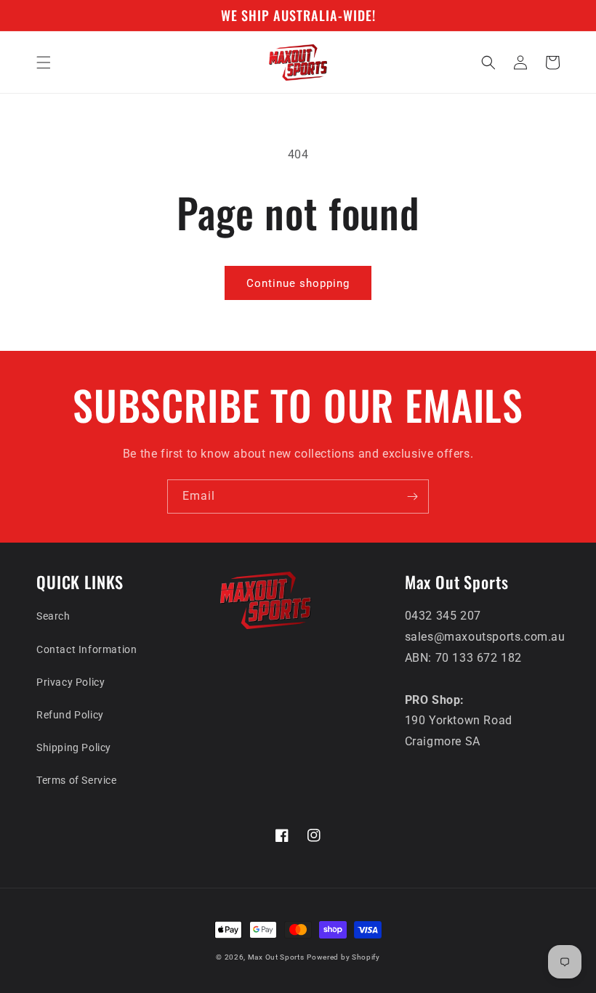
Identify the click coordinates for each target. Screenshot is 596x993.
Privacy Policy (70, 682)
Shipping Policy (73, 747)
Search (53, 616)
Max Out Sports (276, 957)
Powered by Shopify (343, 957)
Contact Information (86, 649)
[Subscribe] (412, 496)
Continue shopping (298, 283)
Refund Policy (70, 715)
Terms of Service (76, 780)
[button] (44, 62)
